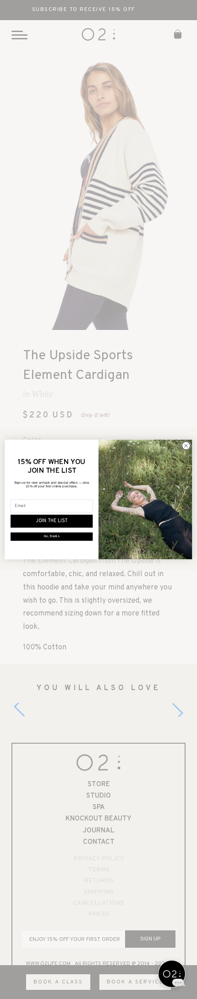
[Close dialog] (186, 446)
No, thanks (52, 537)
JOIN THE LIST (52, 521)
